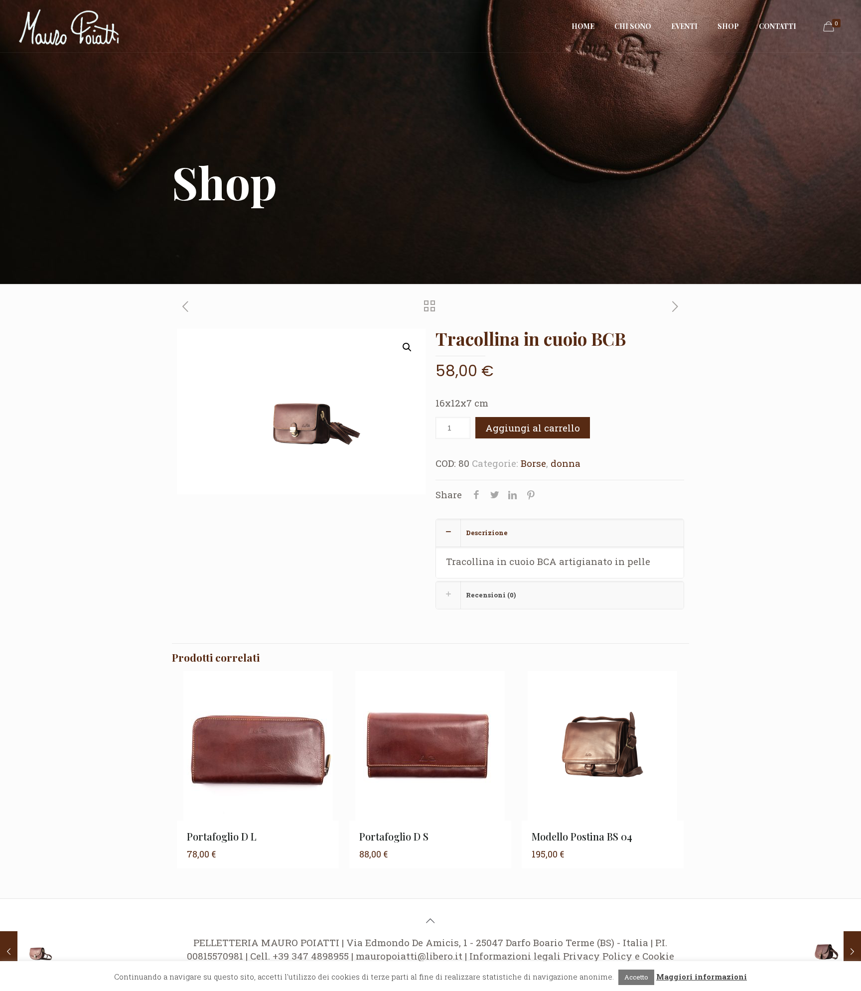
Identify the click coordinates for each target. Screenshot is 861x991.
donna (565, 463)
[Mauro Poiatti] (69, 26)
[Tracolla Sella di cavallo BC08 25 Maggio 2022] (832, 951)
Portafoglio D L (222, 836)
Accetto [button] (636, 977)
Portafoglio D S (394, 836)
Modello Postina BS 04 (582, 836)
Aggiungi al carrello (532, 428)
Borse (533, 463)
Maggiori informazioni (701, 977)
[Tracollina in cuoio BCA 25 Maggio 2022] (28, 951)
